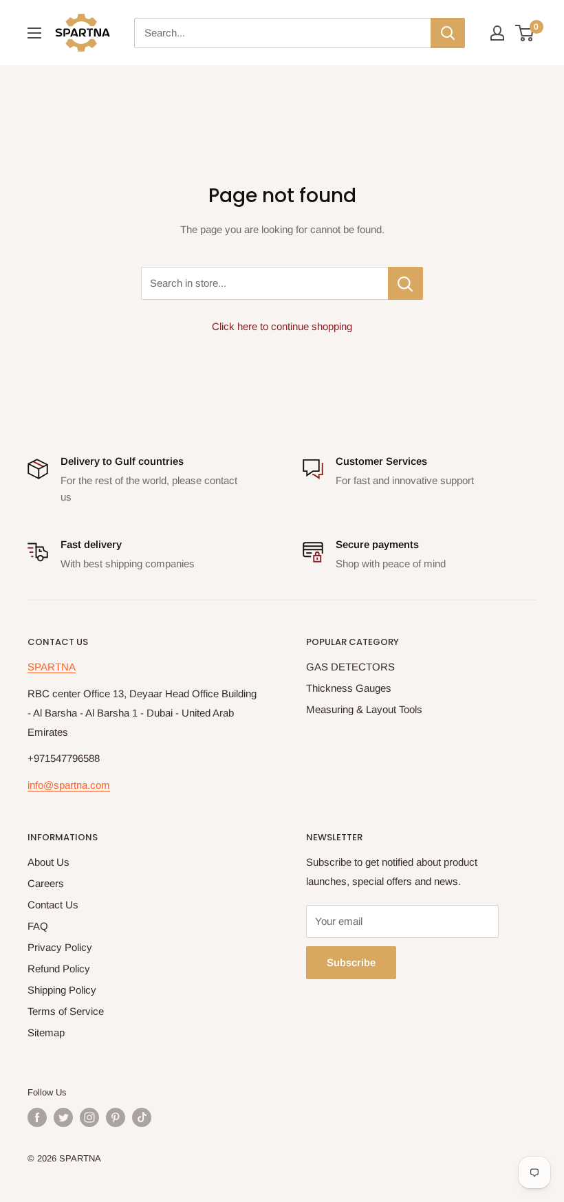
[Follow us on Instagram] (89, 1117)
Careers (46, 883)
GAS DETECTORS (350, 667)
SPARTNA (52, 667)
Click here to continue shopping (282, 326)
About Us (48, 862)
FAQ (38, 926)
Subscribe (351, 962)
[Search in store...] (405, 283)
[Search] (448, 33)
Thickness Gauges (348, 688)
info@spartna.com (69, 785)
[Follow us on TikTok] (141, 1117)
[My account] (497, 33)
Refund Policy (59, 968)
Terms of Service (66, 1011)
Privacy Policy (60, 947)
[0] (525, 33)
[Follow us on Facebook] (37, 1117)
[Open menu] (34, 33)
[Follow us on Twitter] (63, 1117)
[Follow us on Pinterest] (115, 1117)
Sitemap (46, 1032)
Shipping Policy (62, 990)
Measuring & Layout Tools (364, 709)
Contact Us (53, 904)
